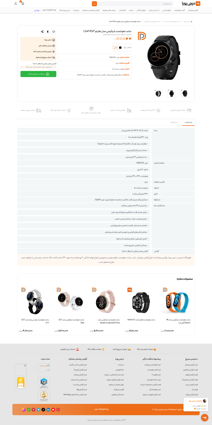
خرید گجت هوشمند (154, 370)
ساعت (131, 10)
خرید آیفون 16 (156, 374)
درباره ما (76, 10)
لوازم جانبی (166, 10)
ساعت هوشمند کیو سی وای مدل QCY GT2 (35, 321)
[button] (22, 3)
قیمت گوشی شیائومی (190, 370)
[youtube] (53, 409)
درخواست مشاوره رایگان (36, 74)
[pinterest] (33, 409)
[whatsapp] (28, 409)
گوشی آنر (195, 389)
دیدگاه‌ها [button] (174, 122)
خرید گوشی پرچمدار (80, 374)
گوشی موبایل (193, 10)
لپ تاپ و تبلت (154, 10)
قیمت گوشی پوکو (192, 394)
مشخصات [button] (188, 122)
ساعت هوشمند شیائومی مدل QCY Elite (72, 321)
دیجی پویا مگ (64, 10)
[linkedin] (48, 409)
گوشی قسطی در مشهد (90, 10)
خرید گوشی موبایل (191, 365)
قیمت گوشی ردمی (192, 384)
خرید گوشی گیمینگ (80, 370)
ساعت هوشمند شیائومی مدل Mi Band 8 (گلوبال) (179, 321)
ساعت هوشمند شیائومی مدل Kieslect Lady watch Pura (109, 321)
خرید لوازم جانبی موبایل (153, 365)
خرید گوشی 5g (82, 389)
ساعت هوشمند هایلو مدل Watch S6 (141, 319)
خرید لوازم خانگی (155, 389)
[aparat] (58, 409)
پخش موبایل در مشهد (116, 384)
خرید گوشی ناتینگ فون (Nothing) (75, 394)
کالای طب (122, 10)
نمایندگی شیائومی (117, 394)
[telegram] (38, 409)
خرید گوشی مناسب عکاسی (78, 365)
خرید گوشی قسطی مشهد (115, 379)
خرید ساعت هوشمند (154, 379)
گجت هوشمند (179, 10)
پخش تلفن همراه (109, 10)
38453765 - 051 (101, 409)
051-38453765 (49, 10)
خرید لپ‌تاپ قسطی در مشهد (114, 374)
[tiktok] (43, 409)
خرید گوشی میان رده (80, 384)
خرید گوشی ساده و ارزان (79, 379)
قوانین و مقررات (118, 389)
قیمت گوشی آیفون (191, 374)
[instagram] (24, 409)
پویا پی (36, 10)
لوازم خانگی (141, 10)
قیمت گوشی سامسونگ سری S (150, 384)
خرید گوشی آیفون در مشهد (152, 394)
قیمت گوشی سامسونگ (190, 379)
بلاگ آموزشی (119, 370)
